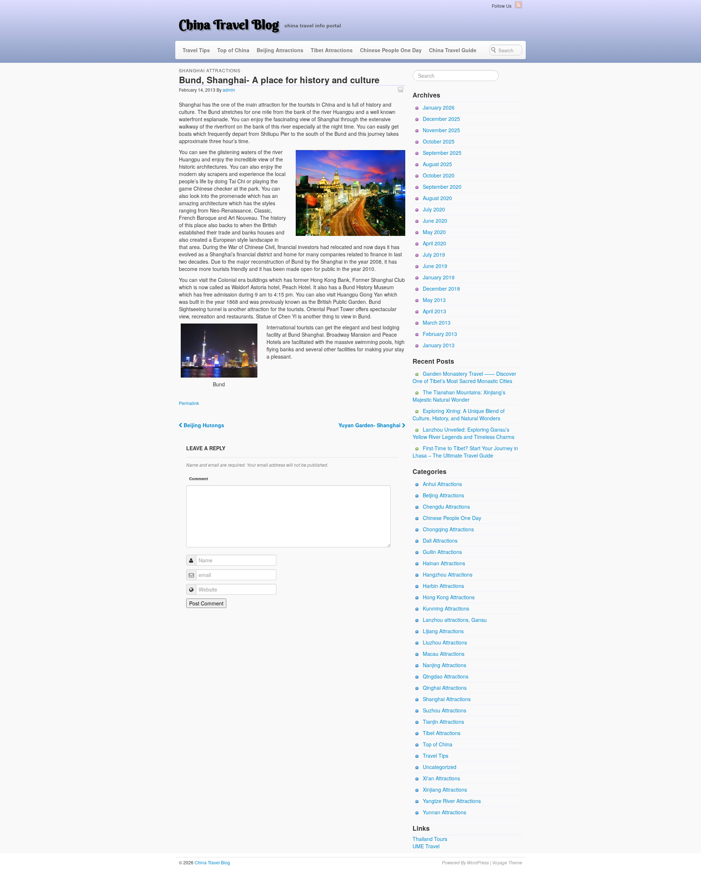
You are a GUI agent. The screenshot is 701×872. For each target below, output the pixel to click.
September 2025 (442, 152)
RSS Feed (518, 4)
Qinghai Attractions (445, 687)
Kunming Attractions (446, 608)
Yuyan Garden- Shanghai (370, 425)
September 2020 (442, 186)
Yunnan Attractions (444, 812)
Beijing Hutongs (203, 425)
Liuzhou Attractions (445, 642)
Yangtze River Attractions (452, 800)
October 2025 (439, 141)
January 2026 (439, 107)
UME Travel (426, 846)
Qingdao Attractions (445, 676)
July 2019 (434, 254)
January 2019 (439, 277)
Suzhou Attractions (444, 710)
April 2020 (434, 243)
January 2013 (439, 345)
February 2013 (440, 333)
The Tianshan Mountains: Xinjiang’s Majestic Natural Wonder (459, 396)
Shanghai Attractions (210, 70)
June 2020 (435, 220)
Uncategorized (439, 766)
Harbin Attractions (443, 585)
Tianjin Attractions (443, 721)
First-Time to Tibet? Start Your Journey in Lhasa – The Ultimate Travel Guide (465, 451)
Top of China (233, 50)
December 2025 (441, 118)
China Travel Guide (452, 50)
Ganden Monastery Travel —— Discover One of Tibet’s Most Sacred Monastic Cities (464, 377)
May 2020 (434, 232)
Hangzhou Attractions (447, 574)
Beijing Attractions (280, 50)
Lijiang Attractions (443, 631)
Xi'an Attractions (441, 778)
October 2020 (439, 175)
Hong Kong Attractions (449, 597)
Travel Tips (196, 50)
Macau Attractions (443, 653)
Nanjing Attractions (444, 665)
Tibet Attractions (332, 50)
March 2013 (437, 322)
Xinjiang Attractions (445, 789)
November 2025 (441, 130)
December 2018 (441, 288)
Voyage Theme (507, 862)
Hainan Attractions (444, 563)
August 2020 (437, 198)
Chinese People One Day (391, 50)
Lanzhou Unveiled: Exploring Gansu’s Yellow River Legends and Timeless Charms (463, 433)
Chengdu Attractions (446, 506)
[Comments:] (401, 89)
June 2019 (435, 265)
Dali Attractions (440, 540)
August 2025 (437, 164)
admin (229, 90)
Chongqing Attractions (448, 529)
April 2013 (434, 311)
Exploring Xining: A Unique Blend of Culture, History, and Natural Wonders (459, 414)
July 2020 (434, 209)
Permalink (189, 403)
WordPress (478, 862)
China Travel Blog (229, 24)
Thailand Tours (430, 838)
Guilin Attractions (442, 551)
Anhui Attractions (442, 483)
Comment (198, 478)
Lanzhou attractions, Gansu (455, 619)
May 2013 (434, 299)
